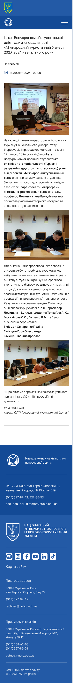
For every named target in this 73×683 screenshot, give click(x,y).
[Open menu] (65, 22)
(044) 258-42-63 (17, 644)
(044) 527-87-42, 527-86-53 (25, 497)
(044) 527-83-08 (17, 648)
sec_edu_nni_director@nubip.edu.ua (31, 504)
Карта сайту (16, 566)
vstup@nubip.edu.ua (20, 655)
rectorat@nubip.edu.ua (21, 606)
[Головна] (8, 8)
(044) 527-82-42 (17, 599)
